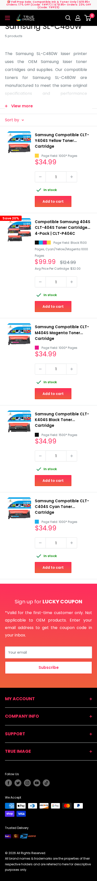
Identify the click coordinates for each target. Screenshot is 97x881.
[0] (88, 18)
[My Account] (77, 18)
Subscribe (49, 667)
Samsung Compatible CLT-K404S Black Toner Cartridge (62, 419)
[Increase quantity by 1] (71, 177)
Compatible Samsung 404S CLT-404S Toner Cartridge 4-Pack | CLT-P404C (62, 227)
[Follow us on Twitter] (17, 782)
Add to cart (53, 201)
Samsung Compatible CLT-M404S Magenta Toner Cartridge (62, 332)
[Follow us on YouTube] (36, 782)
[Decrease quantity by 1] (40, 177)
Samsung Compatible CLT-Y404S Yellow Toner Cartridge (62, 140)
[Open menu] (7, 18)
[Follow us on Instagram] (27, 782)
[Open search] (68, 18)
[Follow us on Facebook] (8, 782)
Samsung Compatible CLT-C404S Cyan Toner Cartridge (62, 506)
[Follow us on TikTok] (46, 782)
